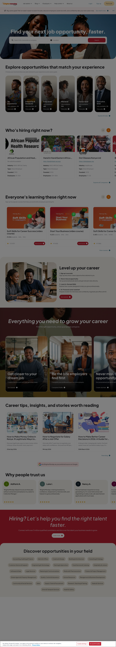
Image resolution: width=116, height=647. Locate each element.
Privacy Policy (36, 645)
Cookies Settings (82, 643)
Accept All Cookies (95, 643)
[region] (58, 644)
